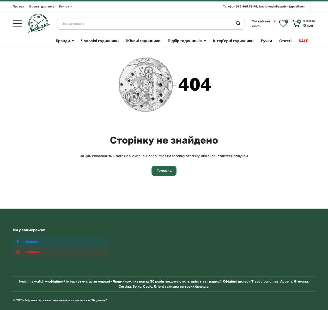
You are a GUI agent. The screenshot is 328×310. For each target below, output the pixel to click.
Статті (285, 41)
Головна (164, 170)
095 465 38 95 (246, 6)
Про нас (18, 6)
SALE (303, 41)
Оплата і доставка (42, 6)
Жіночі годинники (143, 41)
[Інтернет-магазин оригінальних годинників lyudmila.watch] (38, 23)
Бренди (63, 41)
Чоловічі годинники (100, 41)
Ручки (266, 41)
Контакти (65, 6)
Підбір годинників (185, 41)
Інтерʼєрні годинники (233, 41)
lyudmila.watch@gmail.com (286, 6)
